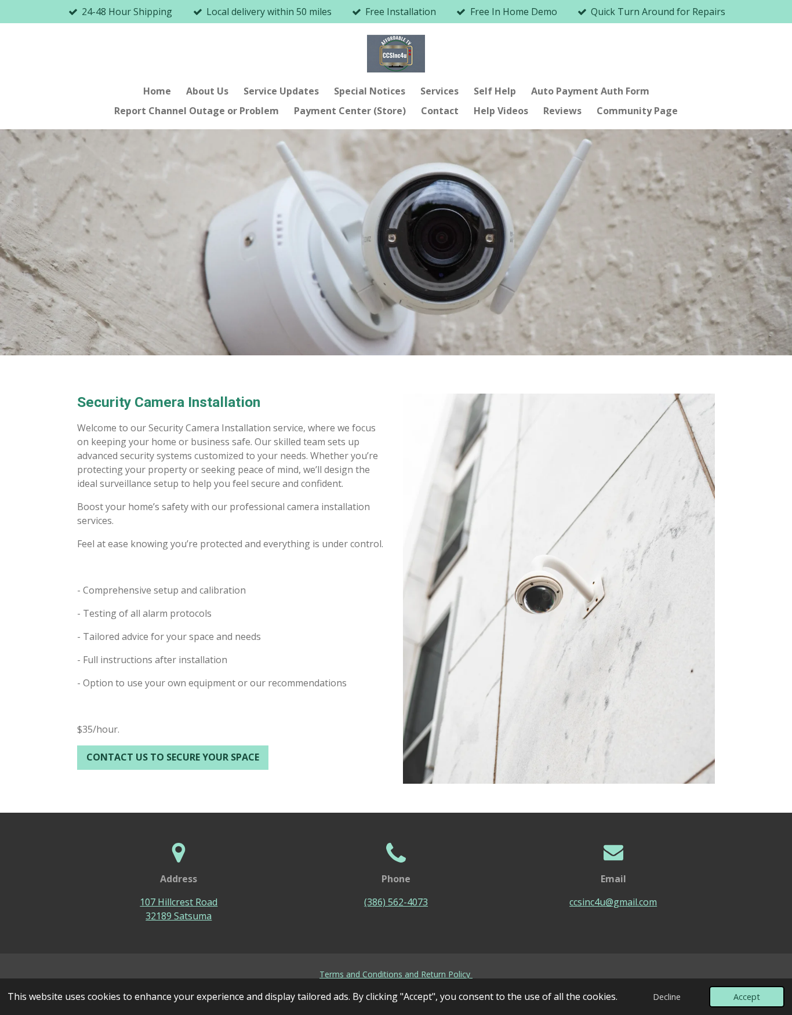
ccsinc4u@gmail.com (613, 902)
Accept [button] (746, 996)
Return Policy (447, 974)
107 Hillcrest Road (178, 902)
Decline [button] (667, 996)
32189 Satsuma (179, 916)
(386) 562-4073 (396, 902)
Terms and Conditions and (370, 974)
